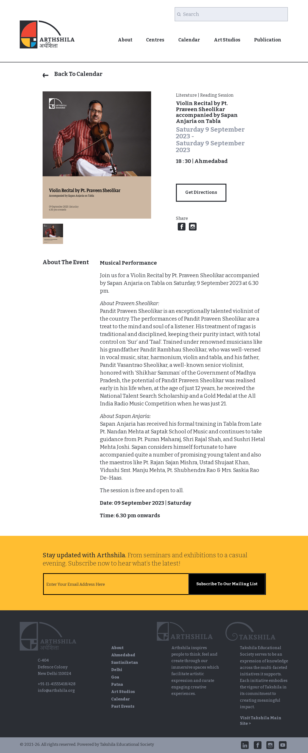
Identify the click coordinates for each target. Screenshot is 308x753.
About (125, 40)
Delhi (116, 669)
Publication (267, 40)
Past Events (123, 706)
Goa (115, 677)
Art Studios (227, 40)
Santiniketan (124, 662)
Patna (117, 684)
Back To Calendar (78, 74)
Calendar (189, 40)
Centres (155, 40)
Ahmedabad (123, 655)
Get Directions (201, 192)
